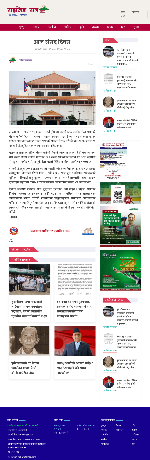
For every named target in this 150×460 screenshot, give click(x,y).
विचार (110, 27)
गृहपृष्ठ (22, 27)
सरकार (95, 27)
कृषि (82, 27)
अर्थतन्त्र (67, 27)
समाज (36, 27)
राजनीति (51, 27)
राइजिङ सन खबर (25, 60)
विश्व (123, 27)
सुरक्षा (136, 27)
